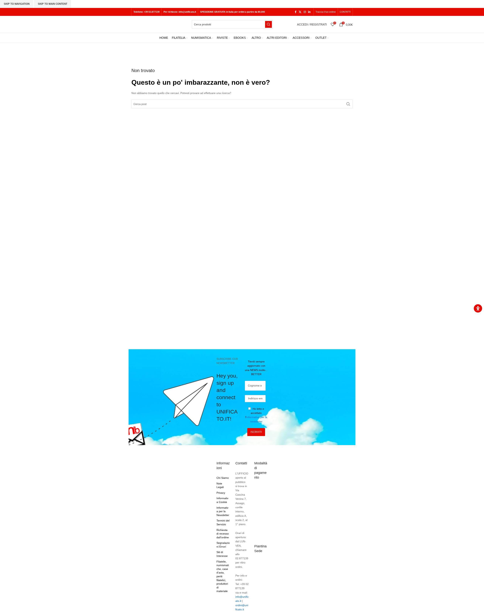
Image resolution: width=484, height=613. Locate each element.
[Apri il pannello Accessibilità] (478, 308)
